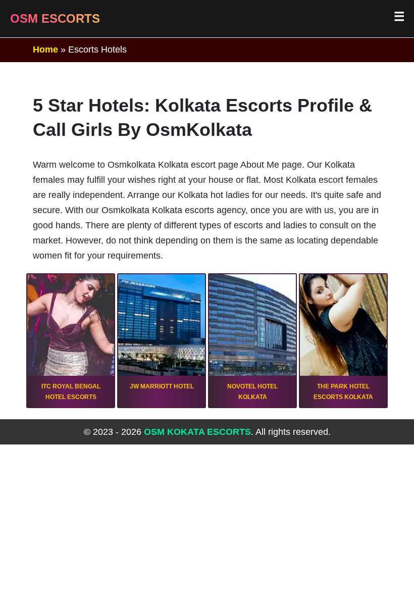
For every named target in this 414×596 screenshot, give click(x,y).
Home (45, 49)
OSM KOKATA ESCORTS (197, 432)
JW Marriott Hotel (162, 386)
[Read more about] (71, 341)
